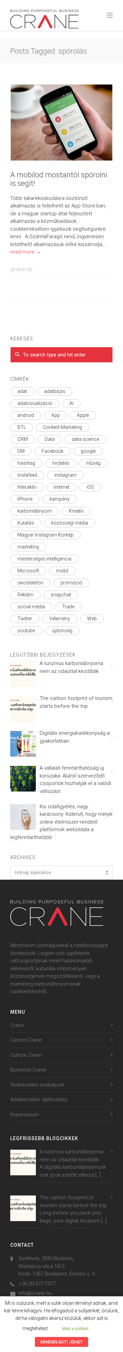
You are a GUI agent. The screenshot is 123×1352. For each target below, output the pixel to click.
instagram (65, 475)
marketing (28, 547)
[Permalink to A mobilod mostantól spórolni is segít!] (61, 122)
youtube (26, 630)
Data (50, 439)
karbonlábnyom (34, 511)
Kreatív (76, 511)
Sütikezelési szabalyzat (37, 1085)
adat (22, 391)
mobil (62, 570)
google (88, 451)
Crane (17, 1025)
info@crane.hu (35, 1293)
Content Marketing (62, 427)
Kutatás (25, 523)
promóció (71, 582)
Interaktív (27, 487)
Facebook (53, 451)
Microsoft (28, 570)
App (55, 415)
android (25, 415)
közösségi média (69, 523)
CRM (22, 439)
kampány (60, 499)
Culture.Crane (26, 1055)
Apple (83, 415)
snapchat (61, 594)
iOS (90, 487)
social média (31, 606)
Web (92, 618)
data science (85, 439)
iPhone (24, 499)
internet (61, 487)
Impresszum (24, 1114)
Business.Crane (28, 1070)
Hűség (93, 463)
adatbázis (54, 391)
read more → (25, 252)
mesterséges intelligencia (44, 559)
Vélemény (59, 618)
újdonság (62, 630)
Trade (68, 606)
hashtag (26, 463)
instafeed (27, 475)
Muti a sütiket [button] (75, 1328)
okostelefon (30, 582)
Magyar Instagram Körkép (45, 535)
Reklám (25, 594)
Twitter (24, 618)
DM (21, 451)
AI (71, 403)
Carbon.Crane (26, 1040)
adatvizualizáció (34, 403)
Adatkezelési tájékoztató (38, 1099)
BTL (21, 427)
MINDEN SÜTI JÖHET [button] (61, 1341)
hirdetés (60, 463)
